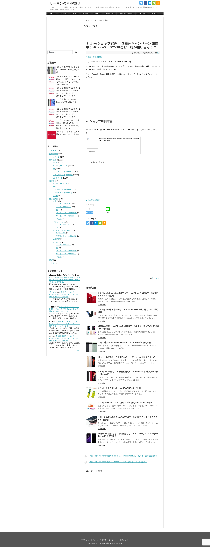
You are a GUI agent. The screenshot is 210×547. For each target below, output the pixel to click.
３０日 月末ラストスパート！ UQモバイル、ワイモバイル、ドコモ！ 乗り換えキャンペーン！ (64, 323)
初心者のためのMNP (126, 13)
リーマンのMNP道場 (65, 3)
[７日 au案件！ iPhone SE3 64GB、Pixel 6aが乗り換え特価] (91, 347)
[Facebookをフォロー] (145, 3)
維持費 (74, 13)
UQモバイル (57, 178)
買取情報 (85, 13)
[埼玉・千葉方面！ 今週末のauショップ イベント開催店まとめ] (91, 361)
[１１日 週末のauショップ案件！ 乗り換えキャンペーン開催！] (91, 407)
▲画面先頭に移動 (93, 200)
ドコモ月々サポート (64, 203)
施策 (54, 201)
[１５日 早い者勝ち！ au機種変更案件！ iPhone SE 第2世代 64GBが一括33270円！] (91, 376)
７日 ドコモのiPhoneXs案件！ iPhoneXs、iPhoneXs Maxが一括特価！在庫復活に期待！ (124, 456)
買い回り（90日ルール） (62, 230)
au (158, 53)
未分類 (51, 263)
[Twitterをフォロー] (141, 3)
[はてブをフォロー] (149, 3)
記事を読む (102, 305)
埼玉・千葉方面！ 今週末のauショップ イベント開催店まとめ (126, 357)
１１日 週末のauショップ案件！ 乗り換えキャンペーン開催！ (125, 402)
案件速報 (63, 13)
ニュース (52, 151)
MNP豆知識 (109, 13)
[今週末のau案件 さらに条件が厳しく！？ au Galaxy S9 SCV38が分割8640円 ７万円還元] (91, 438)
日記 (153, 13)
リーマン (155, 278)
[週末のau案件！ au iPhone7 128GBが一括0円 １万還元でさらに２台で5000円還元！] (91, 330)
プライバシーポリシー (110, 540)
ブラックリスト (59, 222)
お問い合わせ (124, 540)
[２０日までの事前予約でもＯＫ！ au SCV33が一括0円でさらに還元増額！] (91, 314)
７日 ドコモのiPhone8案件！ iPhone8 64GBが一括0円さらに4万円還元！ (118, 462)
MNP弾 (97, 13)
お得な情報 (142, 13)
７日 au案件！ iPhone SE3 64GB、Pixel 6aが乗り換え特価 (124, 342)
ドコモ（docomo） (60, 166)
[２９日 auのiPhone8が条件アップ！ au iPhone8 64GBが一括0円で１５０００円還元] (91, 297)
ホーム (52, 13)
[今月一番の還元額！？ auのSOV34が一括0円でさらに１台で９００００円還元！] (91, 421)
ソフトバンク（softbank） (63, 172)
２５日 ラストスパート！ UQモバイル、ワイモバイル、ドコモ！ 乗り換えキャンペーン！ (64, 294)
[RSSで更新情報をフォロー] (158, 3)
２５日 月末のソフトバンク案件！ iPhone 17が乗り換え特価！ (67, 69)
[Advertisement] (123, 32)
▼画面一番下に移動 (94, 57)
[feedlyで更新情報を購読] (154, 3)
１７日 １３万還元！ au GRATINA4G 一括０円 (120, 388)
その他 (55, 162)
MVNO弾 (56, 239)
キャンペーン (54, 157)
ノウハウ (56, 242)
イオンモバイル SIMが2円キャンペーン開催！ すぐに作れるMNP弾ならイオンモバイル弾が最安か (64, 280)
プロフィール (85, 540)
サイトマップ (96, 540)
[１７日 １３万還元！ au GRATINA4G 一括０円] (91, 392)
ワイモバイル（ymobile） (63, 175)
